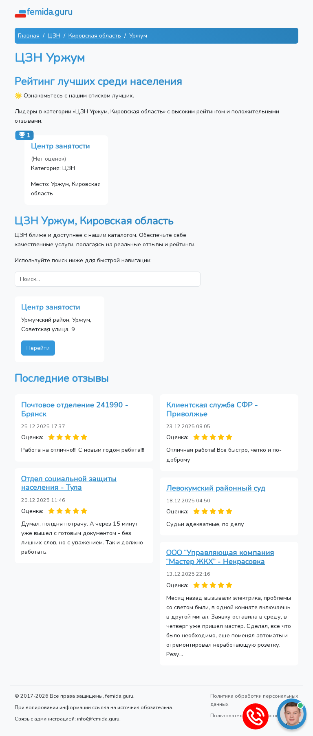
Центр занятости (60, 146)
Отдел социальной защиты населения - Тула (69, 483)
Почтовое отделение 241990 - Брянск (74, 409)
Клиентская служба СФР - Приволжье (212, 409)
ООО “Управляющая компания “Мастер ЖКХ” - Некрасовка (220, 557)
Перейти (38, 348)
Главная (29, 35)
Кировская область (94, 35)
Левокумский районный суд (215, 488)
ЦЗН (54, 35)
